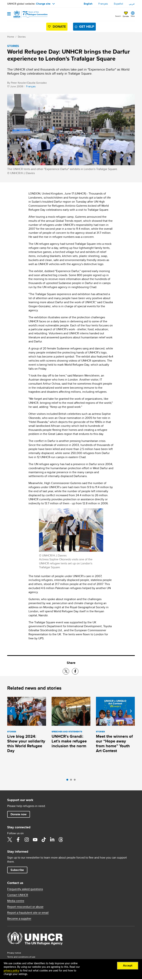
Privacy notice (14, 952)
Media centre (15, 901)
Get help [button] (86, 26)
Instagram (26, 839)
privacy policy (11, 970)
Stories (22, 36)
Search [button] (118, 16)
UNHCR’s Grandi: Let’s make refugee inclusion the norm (69, 741)
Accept (127, 965)
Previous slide (11, 711)
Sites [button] (133, 16)
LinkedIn (52, 839)
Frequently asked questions (25, 889)
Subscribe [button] (17, 870)
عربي (132, 4)
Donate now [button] (18, 814)
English (88, 4)
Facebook (18, 839)
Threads (60, 839)
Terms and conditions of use (21, 956)
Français (103, 4)
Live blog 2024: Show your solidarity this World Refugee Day (26, 743)
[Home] (26, 14)
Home (10, 36)
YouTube (35, 839)
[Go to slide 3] (75, 780)
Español (118, 4)
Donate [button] (126, 16)
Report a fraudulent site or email (28, 913)
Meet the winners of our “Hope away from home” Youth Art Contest (114, 743)
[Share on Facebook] (75, 671)
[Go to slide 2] (72, 780)
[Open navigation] (9, 14)
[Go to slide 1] (68, 780)
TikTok (43, 839)
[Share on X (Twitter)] (66, 671)
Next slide (131, 711)
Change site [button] (43, 4)
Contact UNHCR (17, 895)
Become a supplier (19, 919)
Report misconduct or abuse (25, 907)
